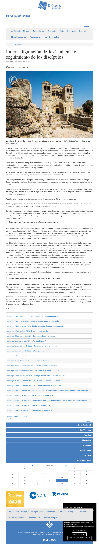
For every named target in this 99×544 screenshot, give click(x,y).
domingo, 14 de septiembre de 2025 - (34, 386)
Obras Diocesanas (18, 37)
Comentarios (85, 450)
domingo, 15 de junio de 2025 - (28, 405)
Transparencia (35, 37)
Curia (61, 31)
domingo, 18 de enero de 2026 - (28, 356)
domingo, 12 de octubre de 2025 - (36, 376)
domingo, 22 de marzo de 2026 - (31, 336)
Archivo (86, 27)
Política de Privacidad (47, 534)
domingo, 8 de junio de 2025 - (31, 410)
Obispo (26, 31)
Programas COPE (84, 460)
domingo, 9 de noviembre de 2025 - (33, 371)
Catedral (82, 31)
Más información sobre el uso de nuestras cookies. (79, 526)
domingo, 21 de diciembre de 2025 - (28, 361)
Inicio (9, 44)
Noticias (87, 435)
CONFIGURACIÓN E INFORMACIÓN (79, 538)
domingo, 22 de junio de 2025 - (47, 400)
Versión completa (52, 37)
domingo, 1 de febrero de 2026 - (27, 351)
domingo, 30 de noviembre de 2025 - (32, 366)
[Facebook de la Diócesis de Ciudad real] (8, 16)
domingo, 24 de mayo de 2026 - (35, 326)
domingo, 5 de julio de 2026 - (33, 316)
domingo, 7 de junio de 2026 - (33, 321)
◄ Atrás (88, 421)
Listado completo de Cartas (16, 416)
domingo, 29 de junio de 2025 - (30, 395)
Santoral (87, 455)
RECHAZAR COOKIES (79, 530)
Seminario (52, 31)
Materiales (86, 440)
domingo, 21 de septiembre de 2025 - (33, 381)
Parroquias (71, 31)
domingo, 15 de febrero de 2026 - (34, 346)
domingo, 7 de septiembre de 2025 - (47, 390)
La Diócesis (16, 31)
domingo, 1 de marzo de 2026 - (26, 341)
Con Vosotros (85, 430)
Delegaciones (38, 31)
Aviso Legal (36, 534)
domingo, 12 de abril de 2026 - (27, 331)
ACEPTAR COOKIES (79, 534)
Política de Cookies (60, 534)
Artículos (87, 445)
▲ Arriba (11, 419)
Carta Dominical (17, 44)
